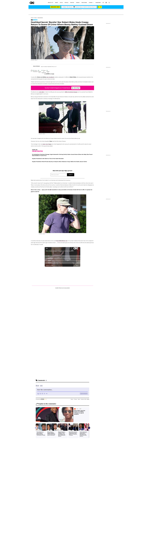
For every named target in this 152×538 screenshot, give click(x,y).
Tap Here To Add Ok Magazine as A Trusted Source (57, 87)
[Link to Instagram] (106, 2)
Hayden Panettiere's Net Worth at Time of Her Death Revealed (47, 158)
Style (61, 2)
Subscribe (98, 2)
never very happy (47, 144)
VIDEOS (77, 2)
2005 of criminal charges (71, 92)
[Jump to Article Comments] (31, 70)
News (35, 17)
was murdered (50, 77)
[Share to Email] (48, 70)
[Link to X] (109, 2)
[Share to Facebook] (35, 70)
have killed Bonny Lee (61, 240)
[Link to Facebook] (103, 2)
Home (32, 17)
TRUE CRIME (84, 2)
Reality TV (50, 2)
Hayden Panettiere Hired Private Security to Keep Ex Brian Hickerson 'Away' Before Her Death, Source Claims (59, 161)
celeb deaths (40, 17)
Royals (66, 2)
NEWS (56, 2)
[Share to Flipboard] (44, 70)
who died (41, 92)
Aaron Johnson (36, 66)
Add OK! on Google (50, 73)
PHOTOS (72, 2)
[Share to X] (39, 70)
